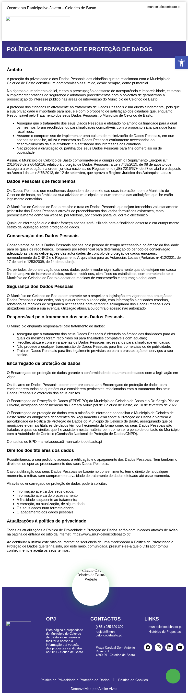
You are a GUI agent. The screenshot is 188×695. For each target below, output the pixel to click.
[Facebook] (148, 647)
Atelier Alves (107, 689)
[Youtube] (180, 647)
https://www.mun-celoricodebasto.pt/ (101, 534)
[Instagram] (159, 647)
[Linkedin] (169, 647)
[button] (178, 23)
